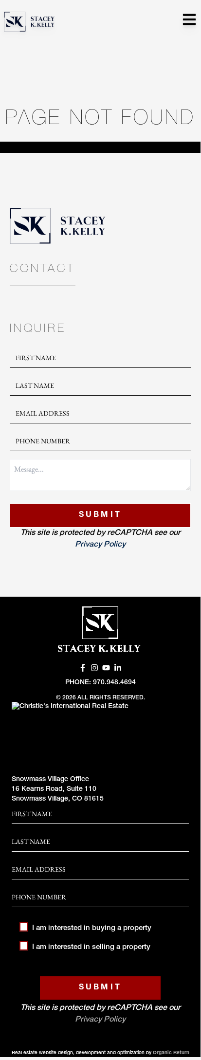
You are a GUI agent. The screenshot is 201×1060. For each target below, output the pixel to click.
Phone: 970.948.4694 (100, 682)
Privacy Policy (100, 545)
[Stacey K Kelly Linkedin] (118, 668)
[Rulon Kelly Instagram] (94, 668)
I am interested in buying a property (91, 928)
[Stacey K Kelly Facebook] (83, 668)
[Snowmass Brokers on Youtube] (106, 668)
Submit (100, 515)
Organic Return (171, 1053)
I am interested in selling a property (91, 947)
